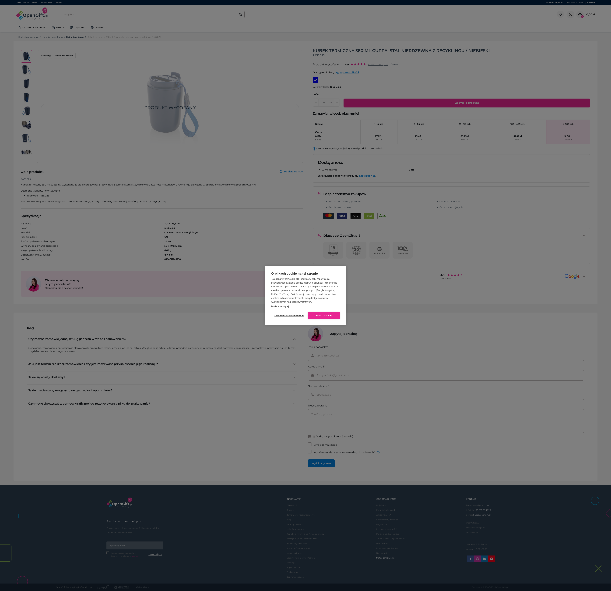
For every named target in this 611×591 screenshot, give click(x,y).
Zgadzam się (324, 315)
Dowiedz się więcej (280, 306)
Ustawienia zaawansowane (288, 315)
